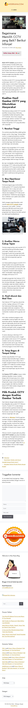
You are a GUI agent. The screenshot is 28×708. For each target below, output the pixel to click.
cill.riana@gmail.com (7, 587)
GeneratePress (14, 705)
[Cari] (21, 604)
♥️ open (17, 53)
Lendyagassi (5, 657)
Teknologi (6, 458)
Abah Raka (5, 662)
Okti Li (3, 648)
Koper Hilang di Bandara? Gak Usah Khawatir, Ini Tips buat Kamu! (13, 668)
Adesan (4, 653)
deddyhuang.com (6, 666)
